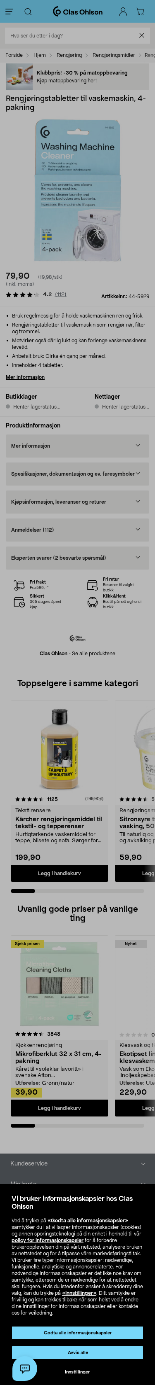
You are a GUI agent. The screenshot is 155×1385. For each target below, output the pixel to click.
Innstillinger (77, 1372)
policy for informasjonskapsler (47, 1240)
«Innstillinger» (79, 1293)
